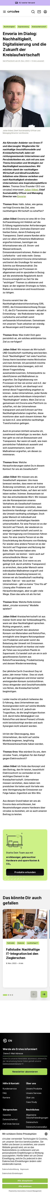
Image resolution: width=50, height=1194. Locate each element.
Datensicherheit (10, 1119)
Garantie (7, 1115)
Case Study (31, 1102)
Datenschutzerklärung (12, 1064)
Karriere (6, 1097)
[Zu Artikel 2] (8, 995)
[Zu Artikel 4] (12, 995)
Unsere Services (33, 1093)
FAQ (5, 1093)
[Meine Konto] (45, 12)
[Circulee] (13, 11)
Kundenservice (10, 1088)
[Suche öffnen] (33, 12)
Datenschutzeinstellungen (36, 1128)
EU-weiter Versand (27, 3)
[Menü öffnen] (4, 11)
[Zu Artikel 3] (10, 995)
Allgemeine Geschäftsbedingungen (36, 1116)
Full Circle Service (11, 1124)
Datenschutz (32, 1122)
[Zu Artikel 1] (5, 995)
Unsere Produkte (34, 1088)
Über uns (30, 1097)
